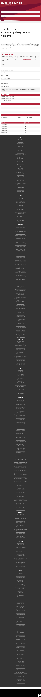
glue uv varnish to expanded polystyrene (20, 673)
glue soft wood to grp (20, 496)
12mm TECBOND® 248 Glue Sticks (7, 96)
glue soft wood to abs (20, 485)
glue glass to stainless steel (20, 585)
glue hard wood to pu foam (20, 537)
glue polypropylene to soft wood (21, 271)
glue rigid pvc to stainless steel (20, 326)
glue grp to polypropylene (21, 375)
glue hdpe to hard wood (20, 214)
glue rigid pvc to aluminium (20, 324)
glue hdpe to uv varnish (20, 221)
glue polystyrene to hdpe (20, 286)
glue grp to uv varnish (20, 394)
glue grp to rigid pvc (20, 378)
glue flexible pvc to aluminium (20, 353)
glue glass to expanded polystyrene (20, 587)
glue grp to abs (20, 370)
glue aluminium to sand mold (20, 418)
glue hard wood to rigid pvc (20, 522)
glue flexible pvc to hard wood (20, 359)
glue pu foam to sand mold (20, 648)
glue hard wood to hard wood (20, 532)
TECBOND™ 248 (4, 124)
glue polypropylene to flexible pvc (20, 264)
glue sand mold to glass (20, 563)
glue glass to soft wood (20, 588)
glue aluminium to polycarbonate (20, 403)
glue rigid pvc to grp (20, 323)
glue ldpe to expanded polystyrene (20, 183)
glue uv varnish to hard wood (20, 676)
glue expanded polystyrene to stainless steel (20, 470)
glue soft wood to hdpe (20, 488)
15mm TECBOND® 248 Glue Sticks (7, 98)
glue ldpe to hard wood (20, 186)
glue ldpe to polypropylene (20, 173)
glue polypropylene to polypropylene (20, 260)
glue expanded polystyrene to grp (20, 467)
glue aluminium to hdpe (20, 401)
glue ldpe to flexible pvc (20, 177)
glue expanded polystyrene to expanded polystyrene (20, 471)
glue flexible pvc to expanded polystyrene (20, 356)
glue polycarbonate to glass (20, 246)
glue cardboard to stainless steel (20, 614)
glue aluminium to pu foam (20, 422)
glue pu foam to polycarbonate (20, 633)
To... (1, 14)
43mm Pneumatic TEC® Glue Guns (7, 112)
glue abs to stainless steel (20, 153)
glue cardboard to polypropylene (20, 606)
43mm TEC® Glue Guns (5, 109)
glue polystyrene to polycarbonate (20, 287)
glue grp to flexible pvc (20, 379)
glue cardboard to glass (20, 621)
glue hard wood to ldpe (20, 515)
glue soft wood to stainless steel (20, 499)
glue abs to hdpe (20, 142)
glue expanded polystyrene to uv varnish (20, 481)
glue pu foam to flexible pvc (20, 639)
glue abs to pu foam (20, 162)
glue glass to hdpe (20, 574)
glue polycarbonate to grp (21, 236)
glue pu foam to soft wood (20, 646)
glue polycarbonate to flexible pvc (20, 235)
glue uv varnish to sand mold (20, 677)
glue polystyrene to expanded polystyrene (20, 298)
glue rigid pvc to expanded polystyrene (20, 327)
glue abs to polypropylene (20, 144)
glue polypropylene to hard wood (20, 272)
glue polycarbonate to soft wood (21, 242)
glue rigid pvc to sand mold (20, 331)
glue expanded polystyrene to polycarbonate (20, 460)
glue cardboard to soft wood (20, 617)
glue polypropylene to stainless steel (20, 268)
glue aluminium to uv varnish (20, 423)
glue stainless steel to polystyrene (20, 434)
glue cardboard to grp (20, 611)
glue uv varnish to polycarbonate (20, 662)
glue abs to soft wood (20, 155)
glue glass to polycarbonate (20, 576)
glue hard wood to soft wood (20, 530)
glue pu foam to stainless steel (20, 643)
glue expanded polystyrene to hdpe (20, 459)
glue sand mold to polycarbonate (20, 547)
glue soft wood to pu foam (20, 508)
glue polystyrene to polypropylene (20, 289)
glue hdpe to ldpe (20, 198)
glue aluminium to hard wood (20, 416)
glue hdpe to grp (20, 208)
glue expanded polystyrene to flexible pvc (20, 466)
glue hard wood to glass (20, 534)
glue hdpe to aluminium (20, 209)
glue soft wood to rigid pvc (20, 493)
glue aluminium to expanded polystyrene (20, 414)
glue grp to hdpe (20, 372)
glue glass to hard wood (20, 589)
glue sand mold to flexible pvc (20, 552)
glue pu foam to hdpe (20, 632)
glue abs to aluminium (20, 151)
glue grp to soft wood (20, 386)
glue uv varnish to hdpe (20, 661)
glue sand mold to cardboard (20, 565)
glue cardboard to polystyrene (20, 607)
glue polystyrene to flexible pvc (20, 293)
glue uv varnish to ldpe (20, 659)
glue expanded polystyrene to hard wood (20, 474)
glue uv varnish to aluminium (20, 670)
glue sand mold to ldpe (20, 544)
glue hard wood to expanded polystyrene (20, 529)
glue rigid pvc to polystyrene (20, 319)
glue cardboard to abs (20, 600)
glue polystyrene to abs (20, 283)
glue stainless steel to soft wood (20, 444)
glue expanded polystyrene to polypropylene (20, 462)
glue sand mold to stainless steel (20, 556)
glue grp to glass (20, 390)
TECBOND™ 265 (4, 126)
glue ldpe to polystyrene (20, 175)
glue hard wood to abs (20, 514)
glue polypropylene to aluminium (20, 267)
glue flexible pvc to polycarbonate (20, 345)
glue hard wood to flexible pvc (20, 523)
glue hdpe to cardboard (20, 219)
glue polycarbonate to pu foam (20, 249)
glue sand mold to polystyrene (20, 550)
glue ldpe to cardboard (20, 190)
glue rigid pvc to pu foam (20, 335)
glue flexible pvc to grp (20, 352)
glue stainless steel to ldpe (20, 429)
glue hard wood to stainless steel (21, 528)
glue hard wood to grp (20, 525)
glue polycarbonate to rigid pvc (20, 234)
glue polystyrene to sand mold (20, 302)
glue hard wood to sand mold (20, 533)
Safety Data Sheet (4, 117)
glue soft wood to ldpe (20, 486)
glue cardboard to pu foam (20, 624)
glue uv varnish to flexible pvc (20, 668)
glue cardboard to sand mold (20, 620)
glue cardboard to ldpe (20, 602)
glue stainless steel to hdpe (20, 430)
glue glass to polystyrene (20, 578)
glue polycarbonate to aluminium (20, 238)
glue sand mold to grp (20, 554)
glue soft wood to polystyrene (20, 492)
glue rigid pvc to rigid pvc (20, 320)
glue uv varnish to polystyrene (20, 665)
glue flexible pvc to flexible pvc (20, 350)
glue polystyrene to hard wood (20, 301)
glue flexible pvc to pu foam (20, 364)
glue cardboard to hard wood (20, 618)
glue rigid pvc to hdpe (20, 315)
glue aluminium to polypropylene (20, 404)
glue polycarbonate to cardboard (20, 247)
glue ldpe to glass (20, 188)
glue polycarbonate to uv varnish (20, 250)
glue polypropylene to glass (20, 275)
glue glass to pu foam (20, 595)
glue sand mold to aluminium (20, 555)
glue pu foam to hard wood (20, 647)
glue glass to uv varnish (20, 596)
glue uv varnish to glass (20, 679)
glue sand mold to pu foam (20, 566)
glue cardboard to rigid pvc (20, 609)
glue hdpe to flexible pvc (20, 206)
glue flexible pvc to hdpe (20, 344)
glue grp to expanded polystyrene (20, 385)
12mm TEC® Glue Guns (5, 105)
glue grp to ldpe (20, 371)
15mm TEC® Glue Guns (5, 107)
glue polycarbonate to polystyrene (20, 232)
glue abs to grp (20, 150)
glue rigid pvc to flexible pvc (20, 322)
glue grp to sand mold (20, 389)
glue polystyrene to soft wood (20, 300)
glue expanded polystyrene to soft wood (20, 473)
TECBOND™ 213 (4, 128)
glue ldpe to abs (20, 168)
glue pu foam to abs (20, 629)
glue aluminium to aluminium (20, 411)
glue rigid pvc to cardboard (20, 334)
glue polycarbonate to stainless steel (20, 239)
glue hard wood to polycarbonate (20, 518)
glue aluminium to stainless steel (20, 412)
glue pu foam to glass (20, 650)
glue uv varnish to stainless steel (20, 672)
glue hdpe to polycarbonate (20, 201)
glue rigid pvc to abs (20, 312)
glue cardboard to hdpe (20, 603)
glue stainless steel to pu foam (20, 451)
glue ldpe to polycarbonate (20, 172)
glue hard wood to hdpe (20, 517)
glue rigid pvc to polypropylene (20, 317)
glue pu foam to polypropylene (20, 635)
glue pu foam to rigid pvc (20, 637)
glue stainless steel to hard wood (21, 445)
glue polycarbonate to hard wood (20, 243)
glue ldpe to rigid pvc (20, 176)
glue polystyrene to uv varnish (20, 308)
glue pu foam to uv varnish (20, 654)
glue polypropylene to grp (21, 265)
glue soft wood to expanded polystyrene (20, 500)
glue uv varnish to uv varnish (20, 683)
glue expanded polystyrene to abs (20, 456)
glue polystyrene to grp (20, 294)
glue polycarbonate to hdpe (20, 228)
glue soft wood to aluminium (20, 497)
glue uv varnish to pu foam (20, 681)
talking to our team (27, 59)
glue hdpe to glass (20, 217)
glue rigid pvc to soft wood (20, 328)
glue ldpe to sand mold (20, 187)
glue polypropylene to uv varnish (20, 279)
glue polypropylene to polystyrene (20, 261)
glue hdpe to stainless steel (20, 210)
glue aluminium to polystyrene (20, 405)
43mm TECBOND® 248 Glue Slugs (7, 100)
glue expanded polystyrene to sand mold (20, 475)
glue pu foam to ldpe (20, 631)
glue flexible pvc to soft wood (20, 357)
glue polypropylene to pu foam (20, 278)
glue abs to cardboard (20, 161)
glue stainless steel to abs (20, 427)
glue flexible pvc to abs (20, 341)
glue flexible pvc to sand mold (20, 360)
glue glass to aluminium (20, 584)
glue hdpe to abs (20, 197)
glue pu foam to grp (21, 640)
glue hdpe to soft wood (20, 213)
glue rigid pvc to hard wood (20, 330)
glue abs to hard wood (20, 157)
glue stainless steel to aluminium (20, 440)
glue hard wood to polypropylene (20, 519)
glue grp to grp (20, 381)
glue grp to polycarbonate (21, 374)
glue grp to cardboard (20, 392)
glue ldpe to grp (20, 179)
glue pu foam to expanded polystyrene (20, 644)
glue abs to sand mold (20, 158)
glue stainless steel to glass (20, 448)
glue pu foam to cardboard (20, 651)
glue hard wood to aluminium (20, 526)
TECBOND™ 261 (4, 132)
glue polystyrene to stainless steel (20, 297)
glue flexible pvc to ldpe (20, 342)
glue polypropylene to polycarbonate (20, 258)
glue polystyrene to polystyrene (20, 290)
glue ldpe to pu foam (20, 191)
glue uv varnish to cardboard (20, 680)
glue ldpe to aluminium (20, 180)
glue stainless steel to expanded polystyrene (20, 442)
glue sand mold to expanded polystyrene (20, 558)
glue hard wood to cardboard (20, 536)
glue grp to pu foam (21, 393)
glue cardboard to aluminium (20, 613)
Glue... (2, 10)
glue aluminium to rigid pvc (20, 407)
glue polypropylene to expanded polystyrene (20, 269)
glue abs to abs (20, 139)
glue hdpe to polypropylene (20, 202)
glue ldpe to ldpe (20, 169)
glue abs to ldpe (20, 140)
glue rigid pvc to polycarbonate (20, 316)
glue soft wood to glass (20, 506)
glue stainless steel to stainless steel (20, 441)
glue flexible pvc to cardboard (20, 363)
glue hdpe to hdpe (20, 199)
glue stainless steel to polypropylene (20, 433)
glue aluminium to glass (20, 419)
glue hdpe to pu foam (20, 220)
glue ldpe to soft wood (20, 184)
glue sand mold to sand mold (20, 562)
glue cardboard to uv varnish (20, 625)
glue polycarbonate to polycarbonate (20, 230)
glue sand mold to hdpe (20, 545)
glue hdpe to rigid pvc (20, 205)
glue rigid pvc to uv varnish (20, 337)
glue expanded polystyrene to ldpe (20, 458)
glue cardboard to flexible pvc (20, 610)
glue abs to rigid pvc (20, 147)
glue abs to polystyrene (20, 146)
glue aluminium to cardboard (20, 420)
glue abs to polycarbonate (20, 143)
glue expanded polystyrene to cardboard (20, 478)
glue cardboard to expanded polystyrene (20, 615)
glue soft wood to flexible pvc (20, 495)
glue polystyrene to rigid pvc (20, 291)
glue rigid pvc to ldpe (20, 313)
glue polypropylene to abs (20, 254)
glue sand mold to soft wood (20, 559)
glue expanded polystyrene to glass (20, 477)
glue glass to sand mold (20, 591)
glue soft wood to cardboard (20, 507)
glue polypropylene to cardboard (20, 276)
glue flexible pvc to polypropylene (20, 346)
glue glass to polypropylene (20, 577)
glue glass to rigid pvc (20, 580)
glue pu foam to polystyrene (20, 636)
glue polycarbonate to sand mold (20, 245)
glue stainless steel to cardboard (20, 449)
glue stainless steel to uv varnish (20, 452)
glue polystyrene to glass (20, 304)
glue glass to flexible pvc (20, 581)
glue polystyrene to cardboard (20, 305)
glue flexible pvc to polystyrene (20, 348)
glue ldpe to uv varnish (20, 192)
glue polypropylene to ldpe (20, 256)
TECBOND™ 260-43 (4, 130)
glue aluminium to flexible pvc (20, 408)
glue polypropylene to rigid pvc (20, 263)
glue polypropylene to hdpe (20, 257)
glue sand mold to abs (20, 543)
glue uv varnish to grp (20, 669)
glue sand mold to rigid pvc (20, 551)
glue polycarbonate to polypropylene (20, 231)
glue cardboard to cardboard (20, 622)
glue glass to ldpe (20, 573)
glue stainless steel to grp (20, 438)
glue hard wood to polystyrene (20, 521)
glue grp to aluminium (20, 382)
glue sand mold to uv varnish (20, 567)
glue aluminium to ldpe (20, 400)
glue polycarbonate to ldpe (20, 227)
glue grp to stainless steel (20, 383)
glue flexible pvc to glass (20, 361)
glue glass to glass (20, 592)
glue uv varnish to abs (20, 658)
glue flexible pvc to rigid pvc (20, 349)
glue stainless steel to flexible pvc (20, 437)
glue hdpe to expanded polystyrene (20, 212)
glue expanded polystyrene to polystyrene (20, 463)
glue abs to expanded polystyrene (20, 154)
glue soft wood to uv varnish (20, 510)
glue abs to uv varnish (20, 164)
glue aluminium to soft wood (20, 415)
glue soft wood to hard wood (20, 503)
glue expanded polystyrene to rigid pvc (20, 464)
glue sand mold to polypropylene (20, 548)
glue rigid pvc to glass (20, 333)
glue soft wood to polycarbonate (21, 489)
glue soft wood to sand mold (20, 504)
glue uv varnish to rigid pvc (20, 666)
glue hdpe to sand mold (20, 216)
